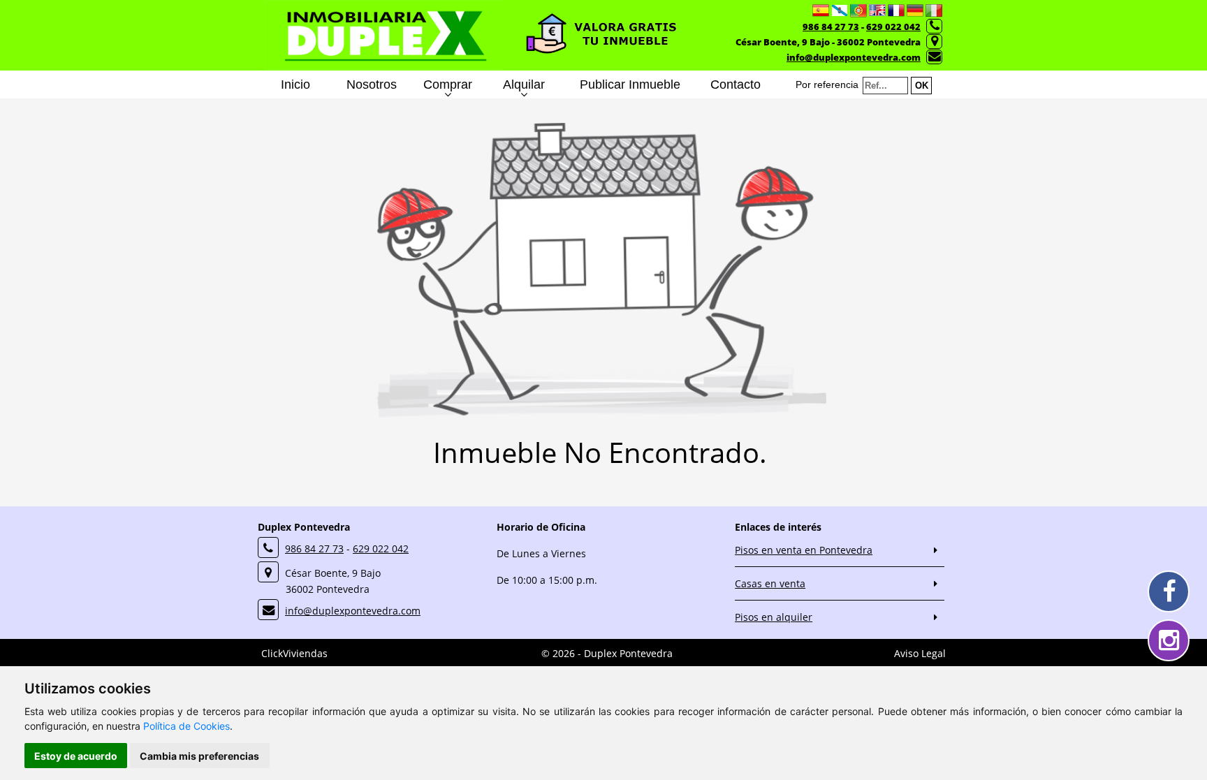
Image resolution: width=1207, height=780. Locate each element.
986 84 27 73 (831, 26)
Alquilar (524, 84)
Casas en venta (770, 583)
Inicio (295, 84)
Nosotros (371, 84)
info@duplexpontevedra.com (854, 57)
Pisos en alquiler (773, 617)
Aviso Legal (920, 653)
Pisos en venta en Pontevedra (803, 550)
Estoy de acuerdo (75, 756)
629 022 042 (893, 26)
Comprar (447, 84)
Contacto (735, 84)
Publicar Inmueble (630, 84)
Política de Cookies (186, 726)
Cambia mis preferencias (199, 756)
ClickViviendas (294, 653)
